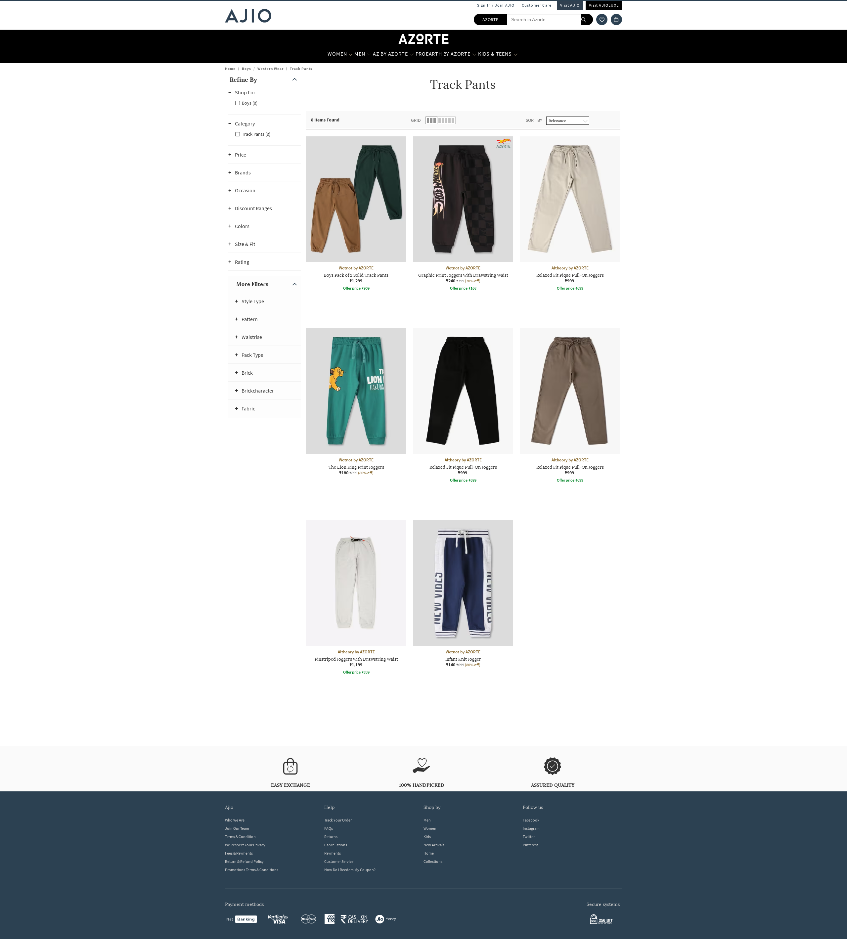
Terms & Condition (240, 836)
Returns (330, 836)
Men (427, 820)
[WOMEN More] (350, 54)
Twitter (529, 836)
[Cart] (616, 19)
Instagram (531, 828)
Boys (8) (249, 103)
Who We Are (235, 820)
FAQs (328, 828)
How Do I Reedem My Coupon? (350, 869)
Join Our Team (237, 828)
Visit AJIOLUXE (604, 5)
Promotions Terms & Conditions (251, 869)
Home (230, 68)
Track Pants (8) (256, 134)
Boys (246, 68)
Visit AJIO (570, 5)
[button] (601, 19)
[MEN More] (369, 54)
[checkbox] (264, 103)
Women (430, 828)
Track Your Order (338, 820)
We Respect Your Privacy (245, 844)
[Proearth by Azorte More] (474, 54)
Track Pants (301, 68)
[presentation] (471, 424)
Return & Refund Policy (244, 861)
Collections (433, 861)
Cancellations (335, 844)
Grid (416, 120)
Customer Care (537, 5)
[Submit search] (587, 19)
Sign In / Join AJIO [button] (496, 5)
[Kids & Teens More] (515, 54)
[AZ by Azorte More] (412, 54)
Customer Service (338, 861)
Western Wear (270, 68)
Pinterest (530, 844)
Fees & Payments (239, 853)
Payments (332, 853)
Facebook (531, 820)
